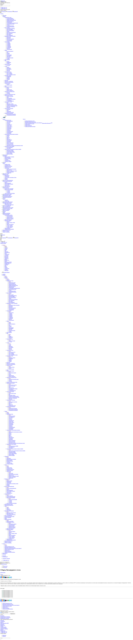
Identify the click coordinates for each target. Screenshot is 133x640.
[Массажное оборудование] (13, 201)
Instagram (5, 567)
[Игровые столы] (13, 173)
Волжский (6, 257)
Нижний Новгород (8, 262)
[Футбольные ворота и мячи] (13, 207)
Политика (2, 624)
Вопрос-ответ (2, 630)
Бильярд (8, 279)
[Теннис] (13, 117)
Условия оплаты (3, 626)
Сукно (10, 344)
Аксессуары (11, 473)
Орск (5, 265)
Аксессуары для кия (12, 393)
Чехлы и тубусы (11, 367)
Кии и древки (11, 294)
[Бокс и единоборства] (13, 205)
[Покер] (13, 211)
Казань (6, 249)
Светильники (11, 312)
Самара (6, 248)
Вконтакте (5, 566)
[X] (5, 577)
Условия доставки (3, 627)
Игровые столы (9, 480)
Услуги (6, 545)
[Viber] (6, 577)
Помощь (1, 629)
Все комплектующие (12, 372)
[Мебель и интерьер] (13, 213)
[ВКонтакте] (1, 577)
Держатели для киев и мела (13, 379)
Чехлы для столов (12, 340)
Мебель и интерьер (10, 521)
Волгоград (6, 256)
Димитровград (7, 252)
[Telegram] (11, 577)
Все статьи (2, 615)
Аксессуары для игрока (13, 401)
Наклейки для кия (12, 357)
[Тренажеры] (13, 154)
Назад (8, 278)
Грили (8, 466)
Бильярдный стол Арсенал (5, 616)
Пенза (6, 253)
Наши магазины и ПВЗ (4, 623)
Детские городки (10, 495)
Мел (9, 335)
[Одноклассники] (2, 577)
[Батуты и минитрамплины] (13, 180)
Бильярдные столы (12, 282)
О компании (2, 621)
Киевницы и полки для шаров (14, 305)
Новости (1, 622)
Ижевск (6, 259)
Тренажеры (9, 458)
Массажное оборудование (11, 512)
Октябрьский (7, 263)
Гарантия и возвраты (4, 628)
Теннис (8, 413)
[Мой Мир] (4, 577)
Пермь (6, 266)
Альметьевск (7, 254)
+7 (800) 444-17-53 (3, 7)
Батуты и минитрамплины (11, 488)
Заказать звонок (3, 243)
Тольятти (6, 247)
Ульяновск (6, 251)
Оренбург (6, 264)
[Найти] (0, 639)
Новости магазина (4, 612)
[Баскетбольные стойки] (13, 194)
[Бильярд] (13, 15)
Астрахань (6, 255)
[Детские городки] (13, 186)
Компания (2, 620)
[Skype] (9, 577)
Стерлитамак (7, 268)
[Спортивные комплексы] (13, 196)
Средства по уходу (12, 352)
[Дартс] (13, 198)
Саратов (6, 267)
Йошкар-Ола (7, 260)
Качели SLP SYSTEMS (13, 499)
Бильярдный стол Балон (4, 618)
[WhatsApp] (8, 577)
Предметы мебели (12, 531)
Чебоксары (6, 270)
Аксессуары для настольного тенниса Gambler (17, 450)
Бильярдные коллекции (13, 408)
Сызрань (6, 269)
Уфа (5, 250)
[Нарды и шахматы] (13, 209)
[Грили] (13, 162)
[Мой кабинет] (0, 12)
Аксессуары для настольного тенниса (15, 431)
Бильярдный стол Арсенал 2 (5, 617)
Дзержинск (7, 258)
